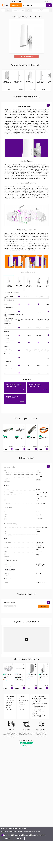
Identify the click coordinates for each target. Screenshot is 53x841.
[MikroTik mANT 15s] (19, 280)
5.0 (5, 435)
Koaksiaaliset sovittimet (22, 708)
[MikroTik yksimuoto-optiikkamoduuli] (8, 430)
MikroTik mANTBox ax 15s (7, 82)
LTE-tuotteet (9, 698)
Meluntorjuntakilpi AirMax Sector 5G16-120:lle (38, 715)
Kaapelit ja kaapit (10, 709)
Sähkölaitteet (9, 702)
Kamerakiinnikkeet (23, 700)
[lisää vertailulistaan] (12, 425)
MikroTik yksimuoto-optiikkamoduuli (7, 439)
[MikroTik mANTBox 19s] (38, 280)
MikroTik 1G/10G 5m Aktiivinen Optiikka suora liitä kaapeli (43, 439)
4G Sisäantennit (22, 704)
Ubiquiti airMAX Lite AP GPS (40, 82)
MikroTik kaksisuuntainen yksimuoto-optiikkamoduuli (19, 439)
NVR (20, 698)
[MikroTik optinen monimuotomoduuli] (32, 430)
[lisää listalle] (12, 430)
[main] (5, 5)
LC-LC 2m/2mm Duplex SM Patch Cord (38, 707)
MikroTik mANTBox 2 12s (29, 82)
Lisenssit (8, 707)
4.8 (40, 674)
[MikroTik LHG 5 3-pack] (8, 668)
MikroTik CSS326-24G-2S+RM (19, 676)
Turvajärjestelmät (10, 700)
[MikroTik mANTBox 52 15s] (9, 280)
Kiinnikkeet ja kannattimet (9, 704)
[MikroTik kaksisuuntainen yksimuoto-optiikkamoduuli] (20, 430)
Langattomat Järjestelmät (18, 10)
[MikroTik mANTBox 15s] (29, 280)
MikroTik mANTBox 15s (29, 286)
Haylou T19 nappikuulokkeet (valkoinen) (39, 712)
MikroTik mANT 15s (19, 286)
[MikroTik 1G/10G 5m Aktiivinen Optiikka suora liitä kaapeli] (43, 430)
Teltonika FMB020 (36, 710)
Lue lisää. (37, 831)
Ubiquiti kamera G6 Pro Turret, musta (39, 704)
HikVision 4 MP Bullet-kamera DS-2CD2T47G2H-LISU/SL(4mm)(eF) (39, 700)
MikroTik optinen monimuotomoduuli (31, 439)
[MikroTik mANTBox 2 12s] (48, 280)
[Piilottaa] (48, 105)
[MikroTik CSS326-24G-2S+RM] (20, 668)
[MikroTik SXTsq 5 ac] (32, 668)
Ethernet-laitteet (23, 706)
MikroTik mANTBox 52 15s (9, 286)
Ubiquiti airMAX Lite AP (18, 82)
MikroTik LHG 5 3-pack (7, 676)
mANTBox (40, 10)
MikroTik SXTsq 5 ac (31, 676)
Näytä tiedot (42, 835)
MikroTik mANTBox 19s (38, 286)
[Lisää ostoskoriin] (47, 449)
